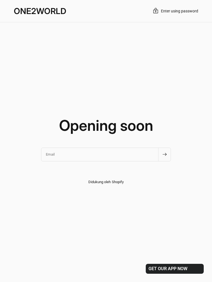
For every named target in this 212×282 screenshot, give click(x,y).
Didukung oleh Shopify (105, 182)
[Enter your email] (164, 154)
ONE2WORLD (40, 11)
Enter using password (179, 11)
